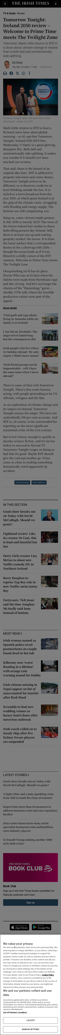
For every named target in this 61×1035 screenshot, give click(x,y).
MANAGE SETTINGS (30, 1029)
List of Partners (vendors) (15, 1012)
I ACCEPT (30, 1020)
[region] (30, 984)
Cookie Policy (48, 975)
